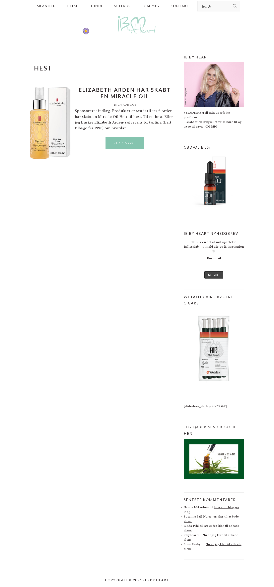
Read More (125, 143)
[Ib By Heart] (137, 36)
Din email (214, 258)
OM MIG (211, 126)
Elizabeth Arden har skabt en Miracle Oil (125, 93)
